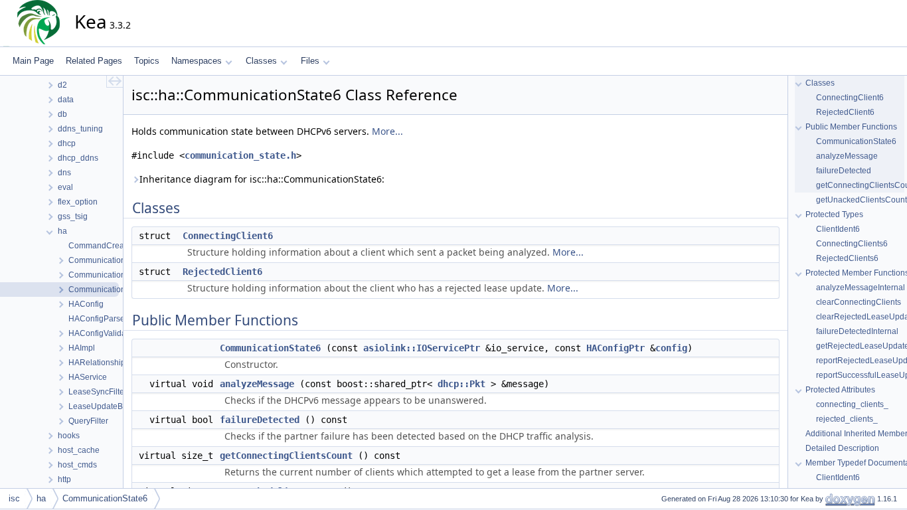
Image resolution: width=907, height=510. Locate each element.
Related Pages (94, 61)
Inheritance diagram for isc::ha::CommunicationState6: (261, 179)
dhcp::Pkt (461, 384)
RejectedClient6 (222, 271)
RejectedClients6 (847, 258)
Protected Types (834, 214)
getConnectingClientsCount (286, 455)
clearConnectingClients (858, 302)
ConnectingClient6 (228, 235)
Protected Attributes (840, 389)
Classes (261, 61)
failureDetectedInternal (857, 331)
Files (310, 61)
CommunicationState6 (270, 348)
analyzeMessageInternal (860, 287)
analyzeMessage (257, 384)
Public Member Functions (851, 126)
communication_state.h (240, 155)
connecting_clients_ (852, 404)
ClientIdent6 (838, 229)
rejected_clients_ (847, 419)
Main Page (33, 61)
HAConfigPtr (615, 348)
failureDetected (259, 419)
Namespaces (196, 61)
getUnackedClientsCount (861, 200)
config (671, 348)
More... (387, 131)
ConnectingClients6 (852, 243)
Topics (146, 61)
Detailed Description (842, 448)
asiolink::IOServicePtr (421, 348)
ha (41, 498)
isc (14, 498)
